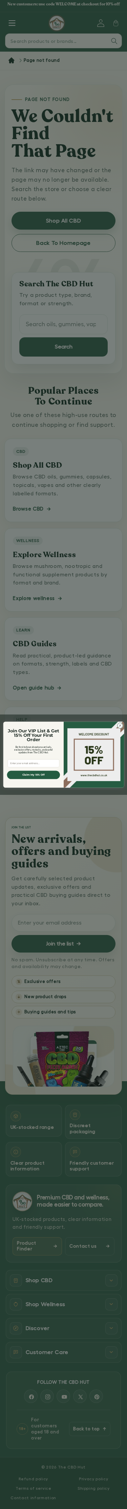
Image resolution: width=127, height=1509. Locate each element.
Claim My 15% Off (33, 774)
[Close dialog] (120, 725)
